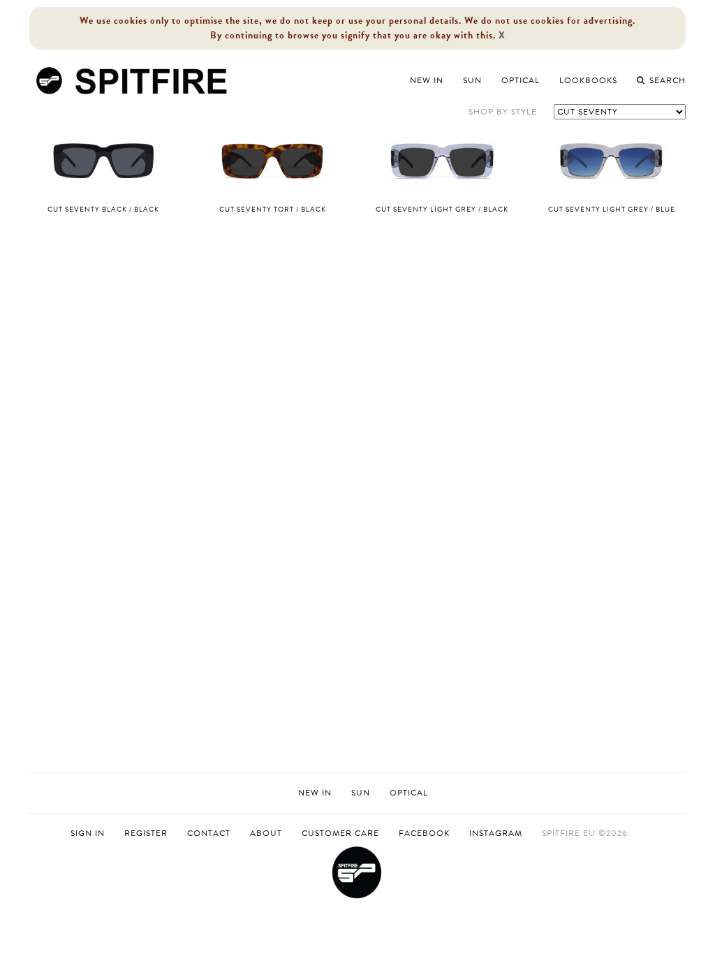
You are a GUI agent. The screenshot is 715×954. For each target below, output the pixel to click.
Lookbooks (588, 80)
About (266, 833)
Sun (472, 80)
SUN (360, 792)
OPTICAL (409, 792)
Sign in (88, 833)
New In (426, 80)
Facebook (424, 833)
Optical (520, 80)
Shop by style (503, 112)
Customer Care (340, 833)
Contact (208, 833)
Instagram (495, 833)
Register (146, 833)
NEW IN (315, 792)
